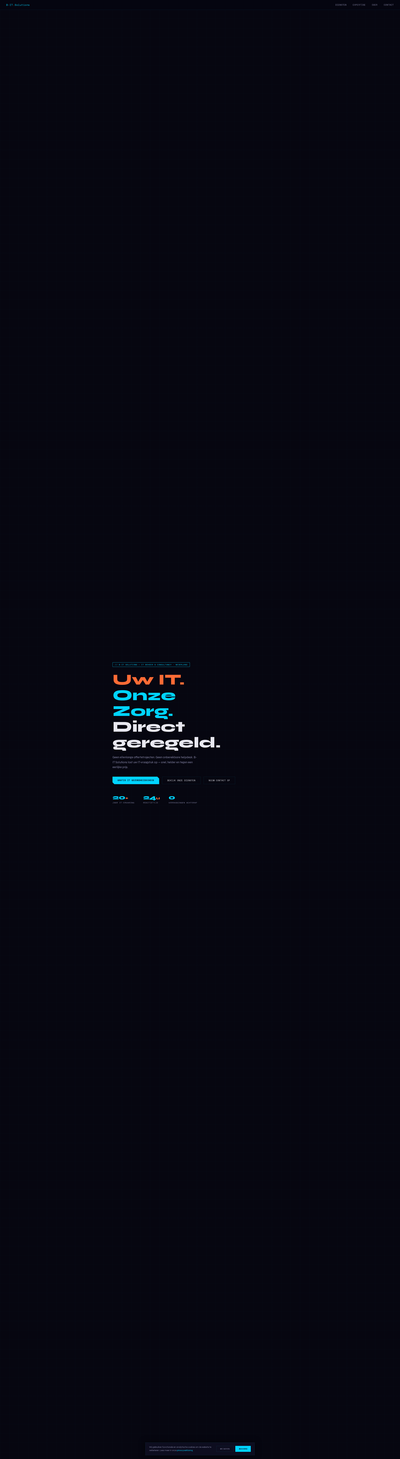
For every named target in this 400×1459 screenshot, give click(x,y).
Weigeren (225, 1448)
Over (375, 4)
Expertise (359, 4)
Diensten (341, 4)
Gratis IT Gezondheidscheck (136, 780)
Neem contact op (219, 780)
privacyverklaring (184, 1450)
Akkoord (243, 1448)
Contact (389, 4)
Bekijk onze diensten (181, 780)
